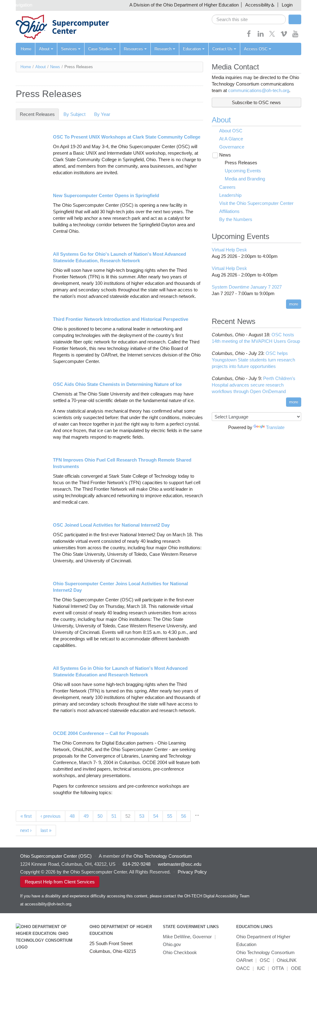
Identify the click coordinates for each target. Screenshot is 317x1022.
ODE (296, 968)
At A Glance (231, 138)
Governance (231, 146)
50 (100, 816)
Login (287, 4)
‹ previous (51, 816)
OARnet (244, 960)
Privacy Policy (192, 871)
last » (46, 830)
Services (69, 48)
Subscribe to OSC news (256, 102)
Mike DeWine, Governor (187, 936)
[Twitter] (272, 35)
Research (163, 48)
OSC (265, 960)
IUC (261, 968)
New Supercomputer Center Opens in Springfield (106, 195)
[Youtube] (295, 35)
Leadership (230, 195)
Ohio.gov (172, 944)
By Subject (74, 114)
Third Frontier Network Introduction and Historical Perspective (120, 319)
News (55, 66)
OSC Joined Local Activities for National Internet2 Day (111, 525)
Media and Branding (245, 178)
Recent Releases (39, 114)
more (293, 304)
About (44, 48)
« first (26, 816)
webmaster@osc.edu (179, 864)
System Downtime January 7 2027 (247, 287)
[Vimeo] (284, 35)
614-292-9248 (136, 864)
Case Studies (100, 48)
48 (72, 816)
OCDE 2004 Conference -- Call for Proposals (101, 733)
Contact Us (222, 48)
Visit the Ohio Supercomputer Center (256, 203)
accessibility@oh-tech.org (48, 904)
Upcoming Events (243, 170)
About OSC (230, 130)
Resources (133, 48)
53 (141, 816)
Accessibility (258, 4)
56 (183, 816)
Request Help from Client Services (60, 881)
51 (113, 816)
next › (26, 830)
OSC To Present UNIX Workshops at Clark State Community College (126, 136)
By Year (102, 114)
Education (192, 48)
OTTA (278, 968)
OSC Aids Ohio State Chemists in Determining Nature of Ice (117, 384)
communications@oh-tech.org (258, 90)
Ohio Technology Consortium (265, 952)
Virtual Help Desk (229, 249)
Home (26, 48)
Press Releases (241, 162)
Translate (275, 427)
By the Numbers (235, 219)
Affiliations (229, 211)
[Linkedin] (261, 35)
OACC (243, 968)
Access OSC (255, 48)
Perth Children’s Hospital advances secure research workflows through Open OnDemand (253, 385)
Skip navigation (17, 4)
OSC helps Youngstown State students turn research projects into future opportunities (253, 360)
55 (169, 816)
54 (155, 816)
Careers (227, 187)
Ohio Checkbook (180, 952)
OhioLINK (287, 960)
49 (86, 816)
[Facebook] (249, 35)
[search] (249, 19)
